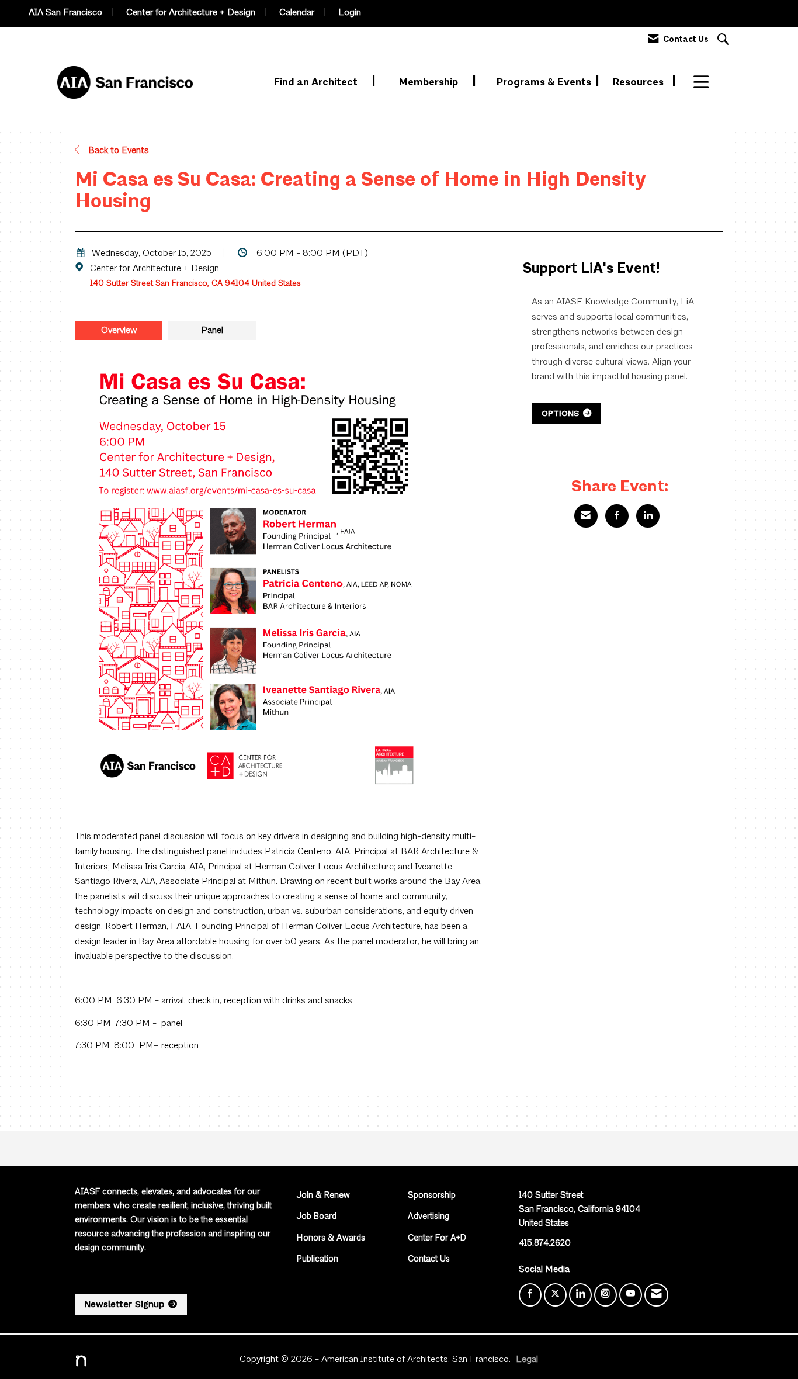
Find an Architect (317, 83)
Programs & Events (545, 83)
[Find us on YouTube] (630, 1295)
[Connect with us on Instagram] (605, 1295)
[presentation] (118, 330)
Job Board (316, 1216)
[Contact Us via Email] (656, 1295)
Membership (429, 83)
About (708, 83)
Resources (639, 83)
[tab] (118, 330)
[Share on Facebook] (617, 516)
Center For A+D (437, 1238)
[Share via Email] (586, 516)
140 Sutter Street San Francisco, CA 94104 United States (195, 283)
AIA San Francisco (65, 13)
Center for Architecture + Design (190, 13)
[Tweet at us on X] (555, 1295)
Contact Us (429, 1259)
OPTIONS (560, 413)
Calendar (296, 13)
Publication (317, 1259)
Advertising (428, 1216)
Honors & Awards (331, 1238)
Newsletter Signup (124, 1304)
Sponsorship (432, 1195)
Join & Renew (323, 1195)
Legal (527, 1359)
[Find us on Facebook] (530, 1295)
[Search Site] (724, 40)
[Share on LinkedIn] (648, 516)
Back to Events (117, 150)
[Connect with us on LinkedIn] (580, 1295)
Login (349, 13)
